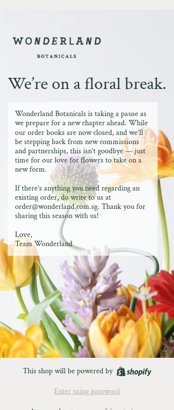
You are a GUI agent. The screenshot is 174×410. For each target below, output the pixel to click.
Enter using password (87, 391)
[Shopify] (134, 371)
